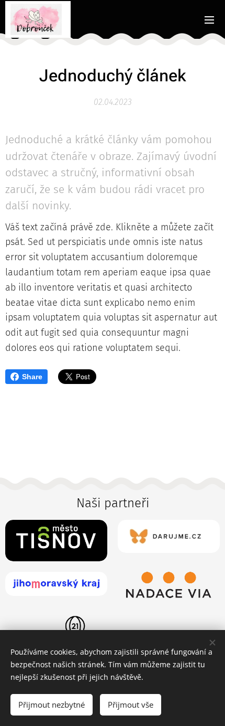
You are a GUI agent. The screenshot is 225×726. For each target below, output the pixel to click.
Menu (209, 19)
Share (32, 376)
